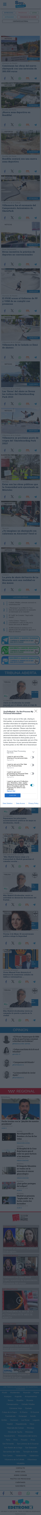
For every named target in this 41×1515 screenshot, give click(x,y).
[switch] (32, 757)
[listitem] (20, 751)
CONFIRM (12, 795)
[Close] (36, 712)
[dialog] (20, 757)
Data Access (20, 803)
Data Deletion (8, 803)
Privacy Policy (33, 803)
